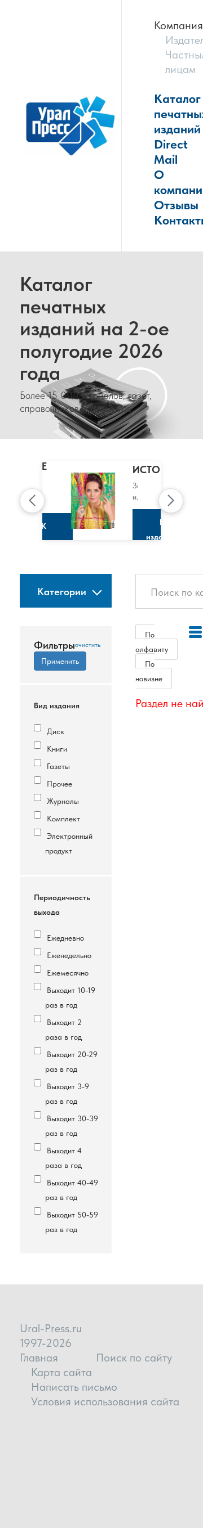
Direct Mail (171, 152)
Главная (39, 1357)
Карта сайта (61, 1372)
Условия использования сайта (105, 1401)
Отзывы (176, 204)
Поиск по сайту (134, 1357)
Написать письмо (74, 1387)
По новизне (148, 671)
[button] (32, 500)
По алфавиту (151, 642)
